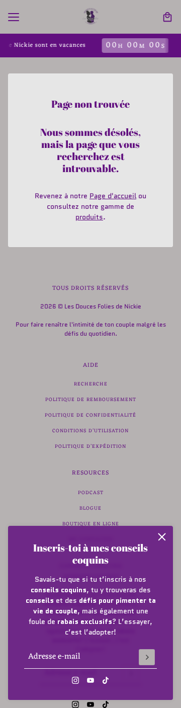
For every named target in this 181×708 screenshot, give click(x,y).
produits (89, 217)
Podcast (91, 493)
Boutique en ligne (90, 524)
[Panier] (167, 17)
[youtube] (90, 680)
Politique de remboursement (90, 400)
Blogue (90, 508)
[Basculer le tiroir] (13, 17)
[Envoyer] (147, 657)
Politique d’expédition (90, 446)
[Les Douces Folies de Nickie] (90, 17)
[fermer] (162, 537)
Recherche (91, 384)
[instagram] (75, 680)
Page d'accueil (112, 196)
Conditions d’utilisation (90, 431)
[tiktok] (105, 680)
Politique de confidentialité (90, 415)
